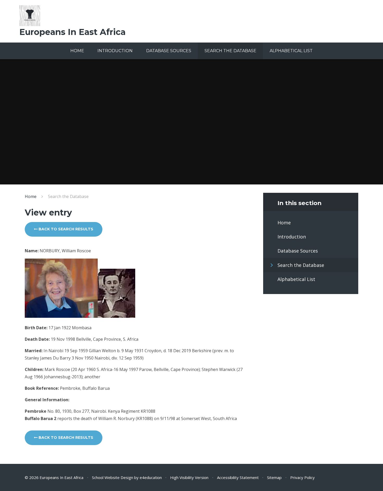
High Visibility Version (189, 477)
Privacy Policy (302, 477)
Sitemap (274, 477)
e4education (151, 477)
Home (30, 196)
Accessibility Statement (238, 477)
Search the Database (68, 196)
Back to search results (65, 229)
